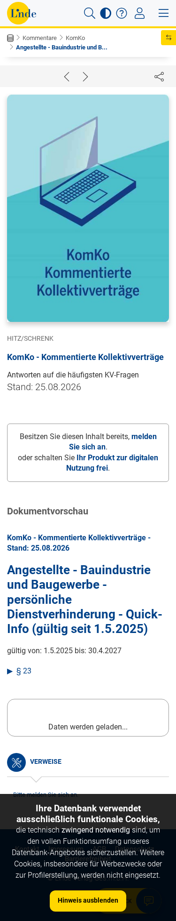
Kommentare (40, 37)
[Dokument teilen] (159, 76)
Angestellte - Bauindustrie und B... (61, 47)
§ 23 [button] (23, 670)
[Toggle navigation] (140, 13)
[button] (90, 13)
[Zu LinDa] (21, 13)
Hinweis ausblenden (88, 900)
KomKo (75, 37)
